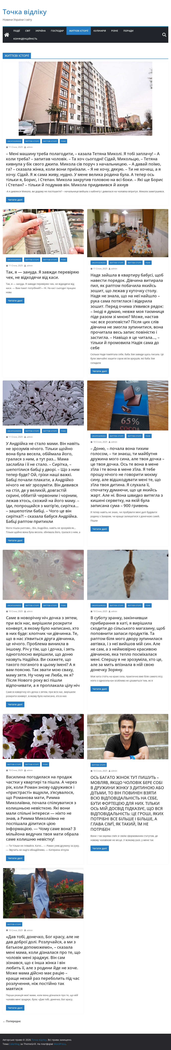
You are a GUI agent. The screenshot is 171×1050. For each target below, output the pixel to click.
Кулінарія (100, 30)
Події (16, 30)
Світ (27, 30)
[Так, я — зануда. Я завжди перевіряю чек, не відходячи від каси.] (43, 231)
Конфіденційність (25, 38)
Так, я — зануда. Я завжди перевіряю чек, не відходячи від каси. (42, 274)
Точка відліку (25, 11)
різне (63, 141)
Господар (57, 30)
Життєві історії (78, 30)
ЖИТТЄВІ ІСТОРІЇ (50, 141)
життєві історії (32, 141)
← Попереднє (12, 1021)
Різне (114, 30)
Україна (41, 30)
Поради (128, 30)
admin (30, 147)
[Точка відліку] (7, 35)
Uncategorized (14, 141)
